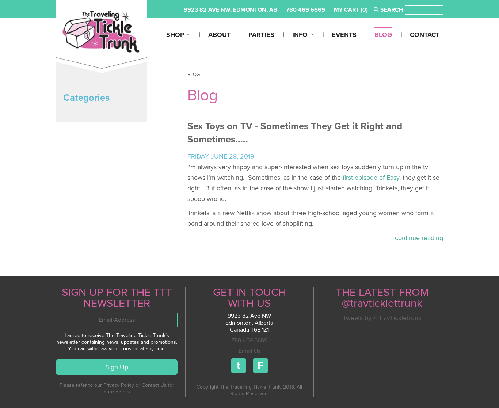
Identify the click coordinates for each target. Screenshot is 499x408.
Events (344, 35)
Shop (176, 35)
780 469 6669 (249, 340)
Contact (424, 35)
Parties (261, 35)
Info (300, 35)
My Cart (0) (351, 10)
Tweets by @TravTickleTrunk (382, 318)
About (219, 35)
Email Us (249, 351)
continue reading (419, 238)
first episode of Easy (371, 178)
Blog (383, 35)
